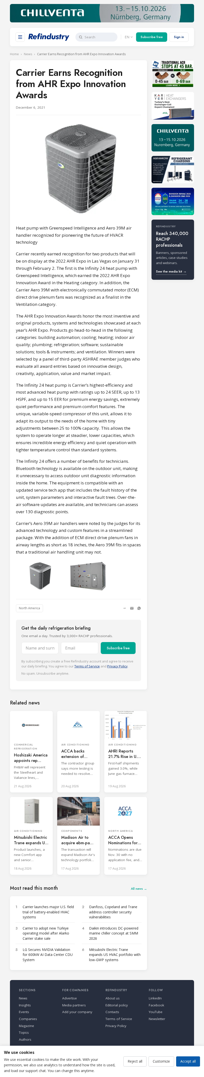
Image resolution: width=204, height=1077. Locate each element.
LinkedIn (155, 998)
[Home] (48, 37)
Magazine (26, 1026)
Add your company (77, 1012)
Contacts (112, 1012)
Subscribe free (152, 37)
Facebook (156, 1005)
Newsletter (157, 1019)
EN (127, 37)
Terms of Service (87, 666)
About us (112, 998)
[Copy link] (125, 608)
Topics (24, 1032)
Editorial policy (116, 1005)
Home (14, 54)
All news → (139, 888)
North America (29, 608)
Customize (161, 1061)
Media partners (74, 1005)
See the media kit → (171, 271)
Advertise (69, 998)
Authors (25, 1039)
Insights (25, 1005)
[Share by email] (132, 608)
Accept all (188, 1061)
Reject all (135, 1061)
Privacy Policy (117, 666)
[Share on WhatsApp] (139, 608)
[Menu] (20, 37)
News (28, 54)
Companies (28, 1019)
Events (24, 1012)
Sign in (179, 37)
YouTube (155, 1012)
